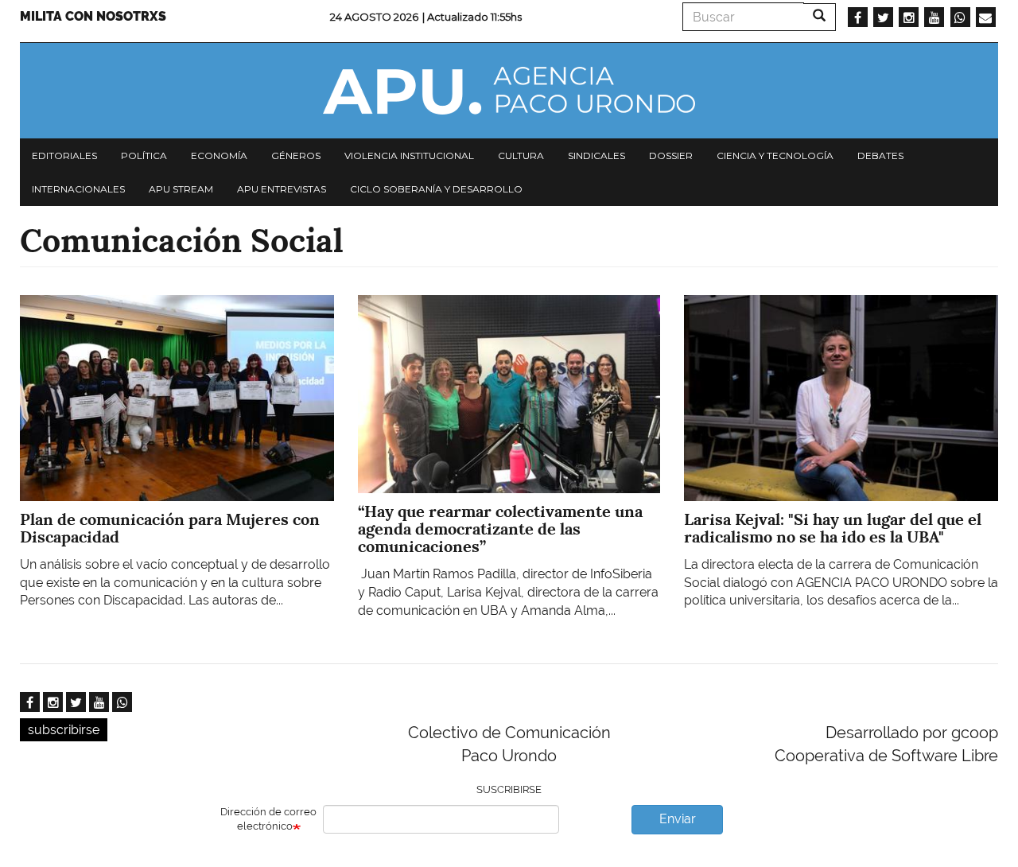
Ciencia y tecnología (775, 155)
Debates (880, 155)
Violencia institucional (409, 155)
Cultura (521, 155)
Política (144, 155)
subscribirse (63, 729)
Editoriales (64, 155)
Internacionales (78, 189)
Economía (219, 155)
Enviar (677, 818)
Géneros (296, 155)
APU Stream (181, 189)
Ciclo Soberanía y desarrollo (436, 189)
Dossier (671, 155)
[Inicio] (509, 91)
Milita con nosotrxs (93, 16)
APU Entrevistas (281, 189)
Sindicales (596, 155)
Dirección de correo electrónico (268, 819)
